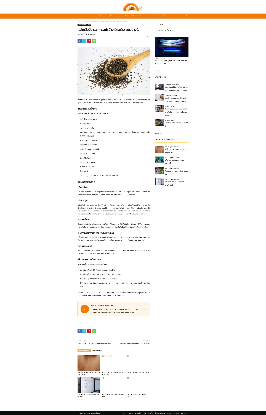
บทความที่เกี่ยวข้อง (84, 351)
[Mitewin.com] (133, 7)
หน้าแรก (101, 16)
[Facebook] (80, 41)
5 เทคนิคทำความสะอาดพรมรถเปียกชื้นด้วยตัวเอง (94, 343)
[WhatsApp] (94, 41)
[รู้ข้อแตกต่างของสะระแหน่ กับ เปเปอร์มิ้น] (138, 363)
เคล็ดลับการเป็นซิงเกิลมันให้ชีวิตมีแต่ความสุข (135, 343)
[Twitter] (84, 41)
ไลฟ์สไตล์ (109, 16)
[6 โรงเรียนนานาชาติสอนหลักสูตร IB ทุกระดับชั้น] (113, 363)
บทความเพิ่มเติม (97, 351)
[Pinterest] (89, 41)
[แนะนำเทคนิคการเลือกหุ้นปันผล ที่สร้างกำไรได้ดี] (89, 385)
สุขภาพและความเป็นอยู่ (160, 16)
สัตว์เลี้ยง (133, 16)
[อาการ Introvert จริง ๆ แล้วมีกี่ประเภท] (138, 385)
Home (79, 22)
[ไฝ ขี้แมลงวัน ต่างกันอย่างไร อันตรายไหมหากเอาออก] (89, 363)
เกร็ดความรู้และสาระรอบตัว (90, 22)
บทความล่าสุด (184, 413)
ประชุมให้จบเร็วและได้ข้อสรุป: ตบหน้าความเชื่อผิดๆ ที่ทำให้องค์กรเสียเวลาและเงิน (176, 112)
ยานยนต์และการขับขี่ (121, 16)
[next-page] (82, 400)
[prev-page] (79, 400)
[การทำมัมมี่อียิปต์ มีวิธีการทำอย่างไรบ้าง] (113, 385)
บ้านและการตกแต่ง (144, 16)
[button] (185, 16)
